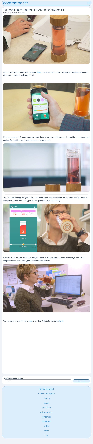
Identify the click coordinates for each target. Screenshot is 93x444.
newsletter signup (46, 393)
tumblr (46, 431)
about (46, 403)
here (30, 321)
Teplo (39, 72)
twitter (46, 426)
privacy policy (46, 412)
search (46, 398)
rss (46, 435)
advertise (46, 407)
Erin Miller (8, 12)
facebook (46, 421)
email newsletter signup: (13, 378)
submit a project (46, 389)
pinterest (46, 417)
